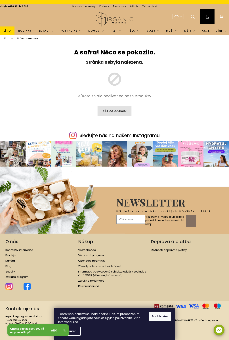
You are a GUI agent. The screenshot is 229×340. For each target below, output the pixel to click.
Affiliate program (16, 277)
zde (75, 322)
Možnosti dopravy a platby (169, 250)
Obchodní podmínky (83, 6)
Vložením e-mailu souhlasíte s (165, 220)
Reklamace (119, 6)
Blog (8, 266)
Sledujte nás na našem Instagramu (120, 135)
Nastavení (69, 331)
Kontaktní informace (19, 250)
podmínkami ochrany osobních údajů (165, 222)
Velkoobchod (149, 6)
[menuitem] (7, 30)
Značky (10, 271)
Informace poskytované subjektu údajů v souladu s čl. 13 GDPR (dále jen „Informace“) (112, 273)
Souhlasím (160, 316)
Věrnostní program (91, 255)
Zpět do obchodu (114, 111)
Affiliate (134, 6)
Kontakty (104, 6)
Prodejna (11, 255)
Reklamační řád (88, 286)
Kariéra (10, 261)
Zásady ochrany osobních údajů (99, 266)
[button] (219, 330)
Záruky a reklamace (91, 280)
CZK (177, 16)
